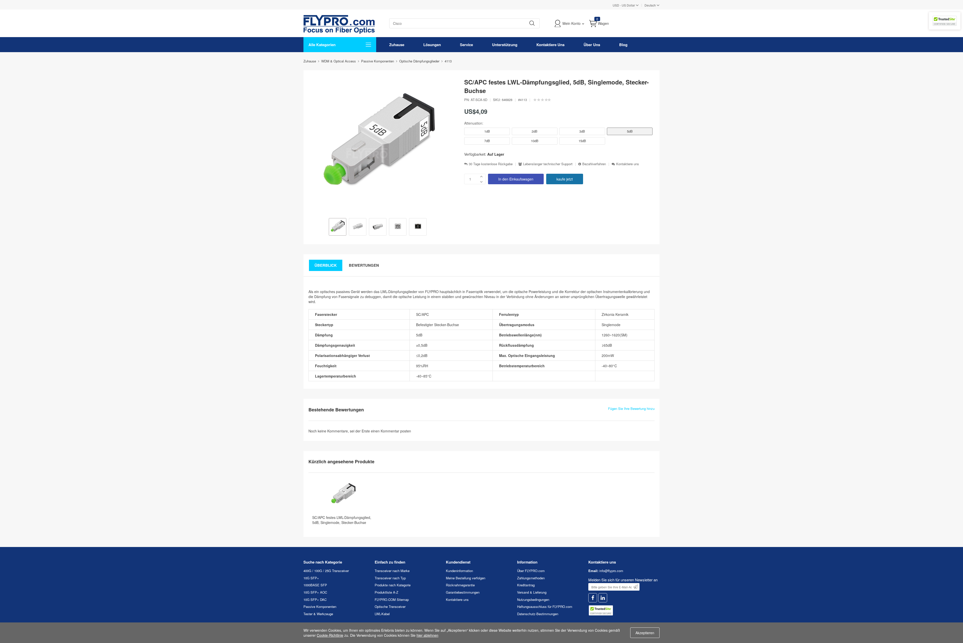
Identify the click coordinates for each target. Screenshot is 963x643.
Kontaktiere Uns (550, 44)
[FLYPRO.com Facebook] (592, 597)
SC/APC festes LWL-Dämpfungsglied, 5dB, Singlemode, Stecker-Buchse (341, 520)
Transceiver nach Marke (392, 570)
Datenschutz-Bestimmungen (537, 613)
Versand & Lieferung (531, 592)
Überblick (325, 265)
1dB (487, 131)
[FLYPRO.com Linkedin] (602, 597)
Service (466, 44)
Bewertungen (364, 265)
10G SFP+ (311, 578)
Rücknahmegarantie (460, 585)
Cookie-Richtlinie (330, 635)
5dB (630, 131)
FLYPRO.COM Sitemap (392, 599)
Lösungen (432, 44)
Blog (623, 44)
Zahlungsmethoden (531, 578)
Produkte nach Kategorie (393, 585)
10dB (534, 140)
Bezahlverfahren (594, 164)
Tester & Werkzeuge (318, 613)
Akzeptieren (644, 632)
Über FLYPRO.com (531, 570)
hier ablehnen (427, 635)
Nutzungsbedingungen (533, 599)
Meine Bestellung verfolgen (465, 578)
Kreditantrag (526, 585)
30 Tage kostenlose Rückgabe (491, 164)
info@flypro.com (611, 570)
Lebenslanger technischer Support (548, 164)
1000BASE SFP (315, 585)
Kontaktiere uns (627, 164)
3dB (582, 131)
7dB (487, 140)
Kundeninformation (459, 570)
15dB (582, 140)
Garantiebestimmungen (462, 592)
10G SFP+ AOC (315, 592)
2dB (534, 131)
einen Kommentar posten (391, 430)
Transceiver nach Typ (390, 578)
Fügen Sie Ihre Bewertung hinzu (631, 408)
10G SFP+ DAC (315, 599)
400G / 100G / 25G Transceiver (326, 570)
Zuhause (396, 44)
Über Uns (592, 44)
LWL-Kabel (382, 613)
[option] (338, 227)
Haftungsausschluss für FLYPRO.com (544, 606)
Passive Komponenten (319, 606)
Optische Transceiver (390, 606)
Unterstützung (504, 44)
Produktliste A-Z (386, 592)
